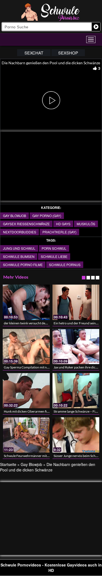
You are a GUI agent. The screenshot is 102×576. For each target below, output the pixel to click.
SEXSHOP (68, 53)
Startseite (8, 464)
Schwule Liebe (54, 256)
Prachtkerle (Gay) (59, 232)
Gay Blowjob (14, 215)
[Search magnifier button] (96, 26)
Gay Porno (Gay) (46, 215)
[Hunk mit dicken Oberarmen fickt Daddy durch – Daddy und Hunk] (26, 390)
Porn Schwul (54, 248)
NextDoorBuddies (19, 232)
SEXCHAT (33, 53)
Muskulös (86, 223)
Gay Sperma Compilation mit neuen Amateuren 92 (39, 367)
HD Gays (63, 223)
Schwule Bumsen (19, 256)
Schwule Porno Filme (23, 264)
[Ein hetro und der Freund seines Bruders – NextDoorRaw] (76, 302)
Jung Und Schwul (19, 248)
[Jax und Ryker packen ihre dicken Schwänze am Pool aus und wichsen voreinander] (76, 346)
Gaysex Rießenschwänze (26, 223)
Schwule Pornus (65, 264)
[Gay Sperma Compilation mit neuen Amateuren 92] (26, 346)
